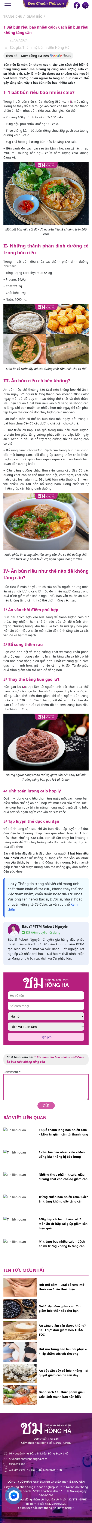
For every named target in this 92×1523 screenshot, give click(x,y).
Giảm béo (35, 16)
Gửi (46, 1105)
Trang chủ (12, 16)
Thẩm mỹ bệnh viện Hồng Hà (45, 47)
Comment (12, 1072)
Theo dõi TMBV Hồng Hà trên (27, 55)
